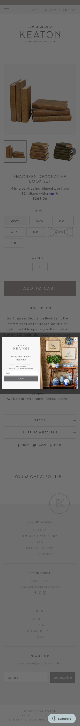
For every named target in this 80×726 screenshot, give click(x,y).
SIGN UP (21, 379)
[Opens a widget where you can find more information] (62, 719)
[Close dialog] (75, 339)
